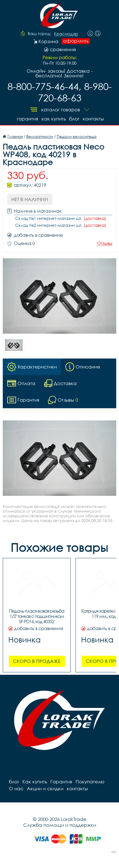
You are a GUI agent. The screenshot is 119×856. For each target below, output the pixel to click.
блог (74, 119)
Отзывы (104, 243)
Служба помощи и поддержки (59, 825)
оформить (76, 41)
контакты (93, 119)
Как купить (54, 119)
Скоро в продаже (37, 661)
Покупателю (90, 781)
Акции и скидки (45, 788)
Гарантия (27, 119)
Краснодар (66, 34)
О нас (16, 788)
